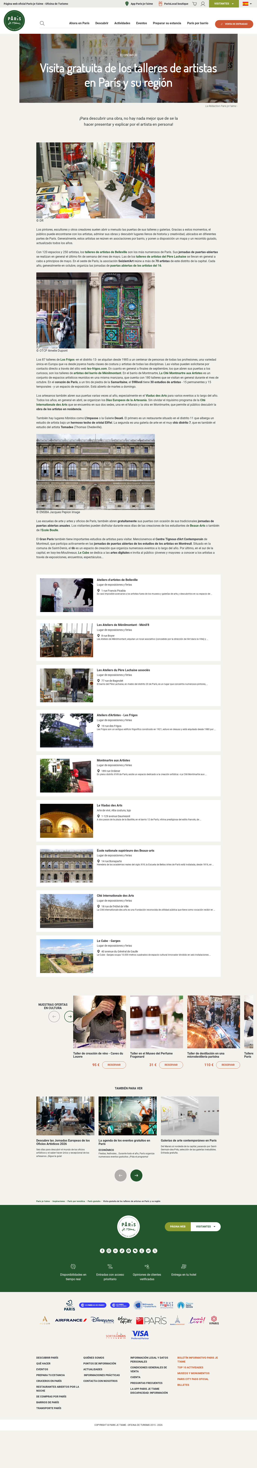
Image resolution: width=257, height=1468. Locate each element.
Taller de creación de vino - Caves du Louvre (98, 1055)
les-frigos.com (97, 368)
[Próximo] (70, 1017)
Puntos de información (99, 1363)
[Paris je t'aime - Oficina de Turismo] (14, 20)
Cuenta (135, 1377)
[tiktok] (122, 1250)
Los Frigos (67, 359)
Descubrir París (47, 1357)
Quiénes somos (93, 1357)
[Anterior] (54, 1017)
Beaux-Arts (197, 525)
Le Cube (83, 552)
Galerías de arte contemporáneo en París (189, 1140)
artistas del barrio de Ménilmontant (97, 373)
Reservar (114, 1064)
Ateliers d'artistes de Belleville (117, 580)
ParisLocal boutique (176, 3)
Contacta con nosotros (100, 1380)
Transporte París (48, 1408)
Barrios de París (47, 1402)
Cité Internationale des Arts (115, 895)
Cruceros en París (49, 1380)
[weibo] (148, 1250)
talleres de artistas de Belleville (106, 252)
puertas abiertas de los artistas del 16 (135, 265)
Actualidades (92, 1369)
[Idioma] (248, 4)
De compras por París (51, 1396)
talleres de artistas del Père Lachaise (161, 256)
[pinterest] (128, 1250)
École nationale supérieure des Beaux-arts (125, 850)
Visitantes (203, 1226)
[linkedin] (115, 1250)
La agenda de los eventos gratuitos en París (124, 1142)
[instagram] (108, 1250)
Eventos (42, 1369)
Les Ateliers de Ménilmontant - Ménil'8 (123, 625)
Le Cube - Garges (108, 941)
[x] (155, 1250)
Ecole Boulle (50, 530)
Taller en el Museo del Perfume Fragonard (151, 1055)
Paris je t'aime (43, 1201)
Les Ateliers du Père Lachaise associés (123, 670)
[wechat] (135, 1250)
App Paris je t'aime (142, 3)
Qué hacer (43, 1363)
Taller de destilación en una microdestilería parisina (205, 1055)
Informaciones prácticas (101, 1375)
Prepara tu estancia (50, 1375)
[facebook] (102, 1250)
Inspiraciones (58, 1201)
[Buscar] (42, 23)
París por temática (76, 1201)
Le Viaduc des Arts (109, 805)
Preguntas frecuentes (146, 1383)
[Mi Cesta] (194, 4)
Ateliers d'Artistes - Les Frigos (117, 715)
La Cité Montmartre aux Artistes (180, 373)
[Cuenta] (203, 4)
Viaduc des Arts (156, 395)
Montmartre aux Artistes (113, 760)
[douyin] (141, 1250)
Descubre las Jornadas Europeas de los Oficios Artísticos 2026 (63, 1142)
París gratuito (94, 1201)
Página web (178, 1226)
